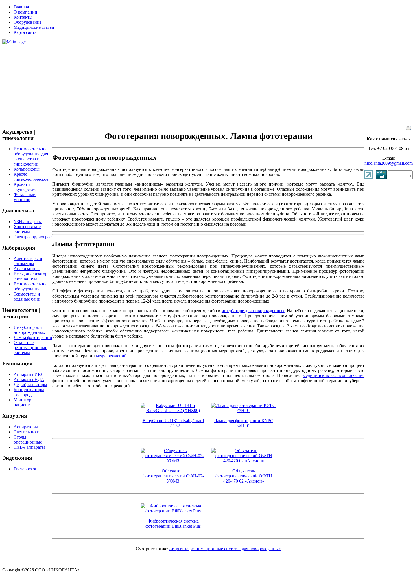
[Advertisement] (207, 84)
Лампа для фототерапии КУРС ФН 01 (243, 423)
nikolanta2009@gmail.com (388, 163)
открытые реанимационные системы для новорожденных (225, 548)
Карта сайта (25, 32)
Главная (21, 7)
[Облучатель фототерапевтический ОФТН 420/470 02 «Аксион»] (243, 460)
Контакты (23, 17)
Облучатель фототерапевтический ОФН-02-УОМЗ (173, 475)
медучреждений (111, 355)
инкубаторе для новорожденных (253, 310)
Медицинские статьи (34, 27)
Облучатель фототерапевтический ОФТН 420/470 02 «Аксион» (243, 475)
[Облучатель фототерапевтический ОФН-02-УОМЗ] (173, 460)
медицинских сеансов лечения (333, 375)
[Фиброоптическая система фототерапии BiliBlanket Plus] (173, 510)
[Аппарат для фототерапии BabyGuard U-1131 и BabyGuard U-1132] (173, 410)
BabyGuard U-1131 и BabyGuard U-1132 (173, 423)
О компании (25, 12)
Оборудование (28, 22)
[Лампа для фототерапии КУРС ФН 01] (243, 410)
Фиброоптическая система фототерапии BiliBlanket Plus (173, 523)
